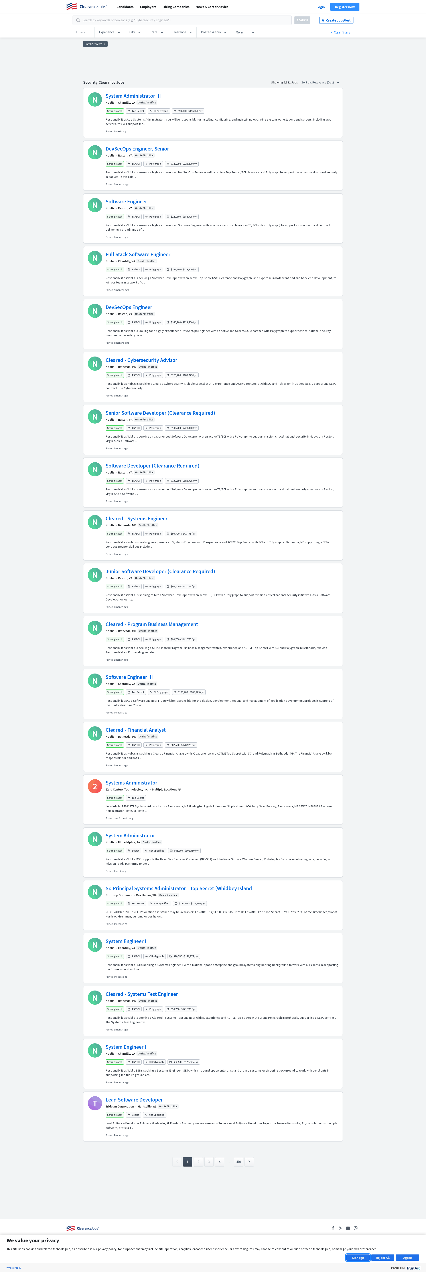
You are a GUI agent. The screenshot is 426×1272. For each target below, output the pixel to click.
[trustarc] (413, 1267)
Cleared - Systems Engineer (137, 518)
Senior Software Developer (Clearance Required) (160, 412)
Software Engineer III (129, 677)
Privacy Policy (13, 1267)
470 (238, 1162)
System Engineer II (127, 941)
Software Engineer (126, 201)
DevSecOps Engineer (129, 307)
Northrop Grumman (119, 895)
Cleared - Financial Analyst (136, 729)
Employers (148, 6)
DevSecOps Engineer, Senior (137, 148)
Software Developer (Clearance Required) (152, 465)
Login (320, 7)
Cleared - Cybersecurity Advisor (141, 360)
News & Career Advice (212, 6)
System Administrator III (133, 95)
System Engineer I (126, 1046)
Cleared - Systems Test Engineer (142, 994)
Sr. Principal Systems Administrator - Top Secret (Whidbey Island (179, 888)
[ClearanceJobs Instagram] (355, 1228)
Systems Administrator (131, 782)
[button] (110, 32)
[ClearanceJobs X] (340, 1228)
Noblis (110, 103)
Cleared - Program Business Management (152, 624)
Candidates (125, 6)
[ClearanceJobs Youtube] (348, 1228)
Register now (345, 7)
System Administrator (130, 835)
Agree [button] (407, 1257)
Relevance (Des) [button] (323, 82)
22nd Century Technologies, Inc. (127, 789)
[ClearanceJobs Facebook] (333, 1228)
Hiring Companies (176, 6)
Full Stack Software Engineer (138, 254)
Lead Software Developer (134, 1099)
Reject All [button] (383, 1257)
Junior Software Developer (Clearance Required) (160, 571)
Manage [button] (358, 1257)
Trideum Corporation (120, 1106)
